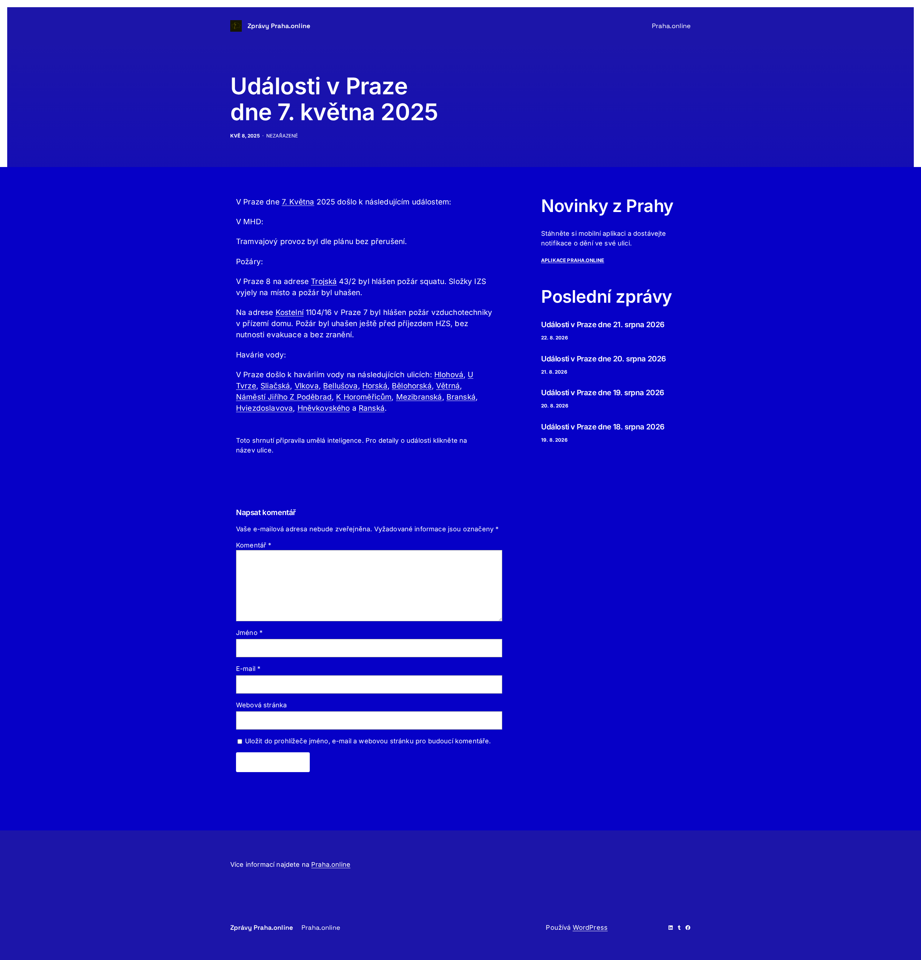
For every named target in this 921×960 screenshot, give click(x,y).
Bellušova (340, 385)
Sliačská (275, 385)
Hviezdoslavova (264, 408)
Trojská (324, 281)
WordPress (590, 927)
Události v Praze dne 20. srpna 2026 (603, 358)
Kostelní (290, 312)
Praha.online (330, 864)
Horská (374, 385)
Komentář (254, 545)
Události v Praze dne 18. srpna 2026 (602, 426)
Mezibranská (419, 396)
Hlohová (448, 374)
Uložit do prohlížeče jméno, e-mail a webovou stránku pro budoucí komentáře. (368, 741)
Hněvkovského (324, 408)
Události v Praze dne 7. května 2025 (334, 99)
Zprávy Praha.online (279, 26)
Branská (461, 396)
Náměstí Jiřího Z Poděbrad (284, 396)
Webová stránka (261, 705)
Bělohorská (412, 385)
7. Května (298, 201)
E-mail (248, 668)
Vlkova (307, 385)
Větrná (448, 385)
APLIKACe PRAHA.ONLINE (572, 260)
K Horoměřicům (363, 396)
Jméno (249, 632)
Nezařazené (282, 136)
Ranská (372, 408)
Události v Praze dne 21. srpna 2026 (602, 324)
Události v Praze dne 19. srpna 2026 (602, 392)
